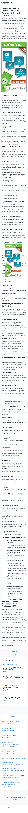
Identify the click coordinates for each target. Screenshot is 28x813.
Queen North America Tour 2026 (8, 719)
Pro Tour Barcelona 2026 (7, 756)
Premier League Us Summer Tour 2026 (10, 782)
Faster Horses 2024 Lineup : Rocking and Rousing (11, 688)
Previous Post (14, 651)
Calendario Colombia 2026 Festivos (9, 716)
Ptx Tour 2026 (4, 733)
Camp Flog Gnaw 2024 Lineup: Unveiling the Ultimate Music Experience (12, 699)
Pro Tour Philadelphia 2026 (7, 746)
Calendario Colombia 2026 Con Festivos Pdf (11, 721)
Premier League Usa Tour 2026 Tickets (10, 777)
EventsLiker (7, 2)
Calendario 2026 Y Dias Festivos (9, 726)
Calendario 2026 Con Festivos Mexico (10, 744)
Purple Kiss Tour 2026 (6, 723)
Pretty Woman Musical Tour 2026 (9, 768)
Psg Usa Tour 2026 (5, 737)
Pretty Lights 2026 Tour (6, 773)
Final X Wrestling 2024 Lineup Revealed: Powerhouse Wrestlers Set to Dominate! (13, 668)
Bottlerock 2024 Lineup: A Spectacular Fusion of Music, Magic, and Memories (13, 678)
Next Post (14, 654)
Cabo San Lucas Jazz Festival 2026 (9, 780)
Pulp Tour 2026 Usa (6, 728)
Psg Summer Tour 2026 (6, 742)
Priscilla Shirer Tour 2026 (7, 762)
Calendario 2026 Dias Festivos (8, 735)
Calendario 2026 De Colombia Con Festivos (11, 740)
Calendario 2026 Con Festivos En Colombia (11, 749)
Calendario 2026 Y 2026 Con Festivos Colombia (12, 770)
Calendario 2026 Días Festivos (8, 730)
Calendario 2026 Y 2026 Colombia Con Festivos (12, 775)
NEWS (4, 671)
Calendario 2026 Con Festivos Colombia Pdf (11, 753)
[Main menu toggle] (25, 2)
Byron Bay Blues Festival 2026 (8, 784)
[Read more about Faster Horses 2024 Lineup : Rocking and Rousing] (10, 685)
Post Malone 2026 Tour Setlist (8, 786)
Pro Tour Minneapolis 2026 (7, 751)
